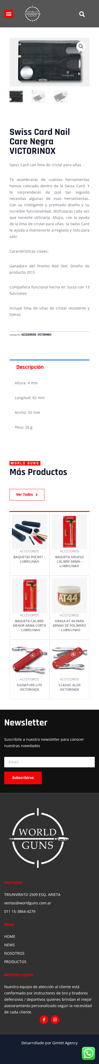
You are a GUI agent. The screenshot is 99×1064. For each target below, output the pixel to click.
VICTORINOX (44, 335)
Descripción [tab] (30, 367)
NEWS (9, 944)
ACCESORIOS (28, 335)
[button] (8, 13)
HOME (9, 936)
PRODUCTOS (15, 961)
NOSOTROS (14, 953)
